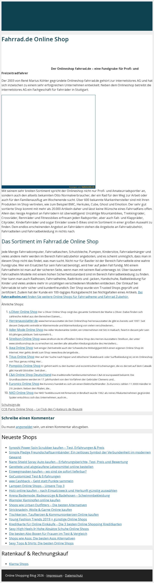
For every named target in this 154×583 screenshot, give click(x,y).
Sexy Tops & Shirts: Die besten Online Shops (41, 543)
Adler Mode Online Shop (26, 330)
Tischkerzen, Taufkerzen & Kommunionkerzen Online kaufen (54, 514)
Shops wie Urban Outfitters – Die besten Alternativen (48, 505)
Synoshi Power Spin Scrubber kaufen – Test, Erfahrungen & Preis (56, 447)
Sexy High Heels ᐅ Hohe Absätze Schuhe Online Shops (49, 529)
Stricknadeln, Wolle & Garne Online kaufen (40, 509)
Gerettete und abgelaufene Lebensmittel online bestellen (51, 467)
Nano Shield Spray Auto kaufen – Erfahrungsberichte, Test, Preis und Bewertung (68, 462)
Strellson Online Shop (24, 339)
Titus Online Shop (21, 357)
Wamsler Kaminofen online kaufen (34, 500)
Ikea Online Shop (21, 348)
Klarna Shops (19, 564)
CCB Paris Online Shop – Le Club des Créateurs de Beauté (42, 409)
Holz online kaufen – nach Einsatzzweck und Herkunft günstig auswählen (63, 490)
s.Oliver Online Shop (23, 312)
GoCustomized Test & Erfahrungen (34, 476)
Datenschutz (74, 575)
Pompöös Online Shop (25, 366)
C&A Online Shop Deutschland (30, 375)
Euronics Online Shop (24, 384)
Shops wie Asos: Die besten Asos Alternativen (42, 538)
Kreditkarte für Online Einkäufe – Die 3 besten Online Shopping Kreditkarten (65, 524)
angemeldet (24, 427)
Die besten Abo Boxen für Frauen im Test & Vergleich (48, 533)
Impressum (54, 575)
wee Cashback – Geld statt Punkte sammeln (41, 481)
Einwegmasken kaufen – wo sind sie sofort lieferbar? (48, 471)
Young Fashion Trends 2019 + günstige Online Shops (48, 519)
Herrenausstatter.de (23, 321)
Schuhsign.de (11, 405)
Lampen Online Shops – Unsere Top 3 (37, 486)
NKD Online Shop (21, 393)
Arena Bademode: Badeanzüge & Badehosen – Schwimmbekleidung (59, 495)
